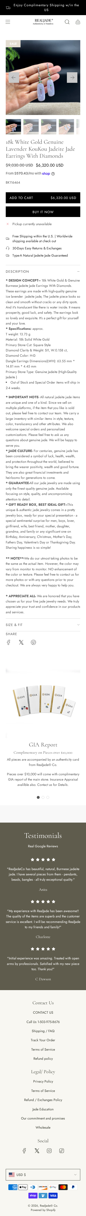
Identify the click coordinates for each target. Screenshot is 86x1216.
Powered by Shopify (43, 1210)
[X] (37, 1150)
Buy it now (43, 212)
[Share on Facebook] (8, 643)
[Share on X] (21, 643)
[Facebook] (24, 1150)
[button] (14, 77)
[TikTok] (61, 1150)
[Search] (67, 22)
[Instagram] (49, 1150)
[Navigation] (7, 22)
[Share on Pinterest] (33, 643)
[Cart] (77, 22)
